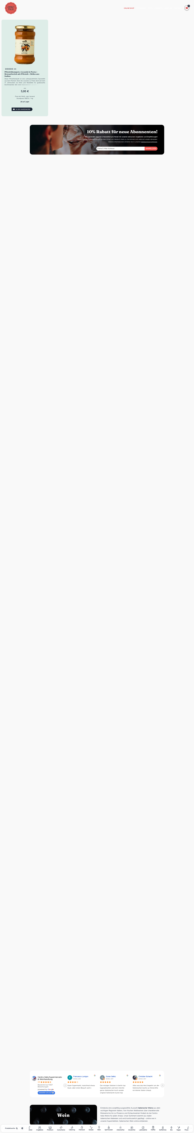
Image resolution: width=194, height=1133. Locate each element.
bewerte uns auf (45, 1095)
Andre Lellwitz (144, 1078)
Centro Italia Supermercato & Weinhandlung (50, 1080)
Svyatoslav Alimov (80, 1078)
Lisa (107, 1078)
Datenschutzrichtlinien (149, 144)
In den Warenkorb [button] (28, 111)
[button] (190, 1128)
